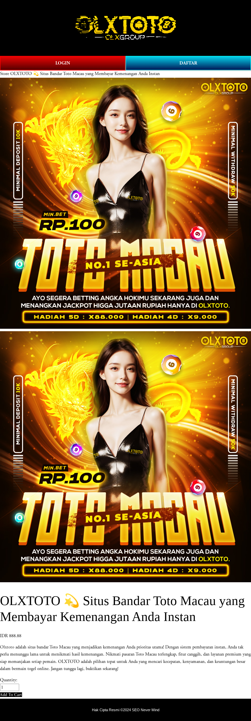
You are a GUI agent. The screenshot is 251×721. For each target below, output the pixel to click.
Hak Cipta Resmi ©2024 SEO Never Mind (125, 710)
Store (4, 74)
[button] (11, 694)
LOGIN (62, 63)
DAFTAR (188, 63)
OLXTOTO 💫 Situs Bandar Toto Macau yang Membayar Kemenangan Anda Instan (85, 74)
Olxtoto (7, 647)
